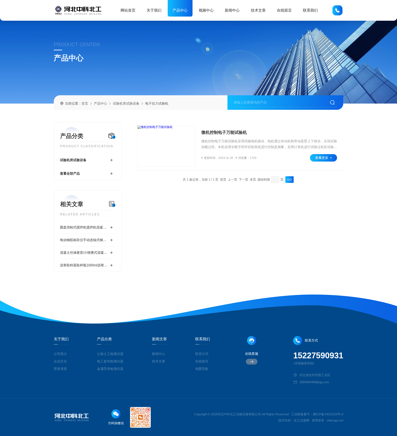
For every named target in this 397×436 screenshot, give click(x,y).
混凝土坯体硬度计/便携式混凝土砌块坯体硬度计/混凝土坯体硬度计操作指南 (88, 252)
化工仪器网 (301, 420)
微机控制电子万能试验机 (224, 132)
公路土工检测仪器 (110, 354)
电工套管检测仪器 (110, 361)
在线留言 (284, 10)
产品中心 (180, 10)
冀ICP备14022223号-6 (328, 414)
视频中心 (206, 10)
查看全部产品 (70, 173)
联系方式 (201, 354)
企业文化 (60, 361)
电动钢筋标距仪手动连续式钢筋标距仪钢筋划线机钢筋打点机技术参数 (88, 240)
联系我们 (310, 10)
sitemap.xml (335, 420)
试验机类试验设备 (126, 103)
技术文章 (258, 10)
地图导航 (201, 369)
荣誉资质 (60, 369)
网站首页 (128, 10)
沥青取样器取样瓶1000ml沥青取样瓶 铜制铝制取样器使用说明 (88, 265)
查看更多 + (323, 157)
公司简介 (60, 354)
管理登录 (318, 420)
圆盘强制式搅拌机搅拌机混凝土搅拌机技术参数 (88, 227)
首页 (84, 103)
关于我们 (154, 10)
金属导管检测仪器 (110, 369)
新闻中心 (232, 10)
